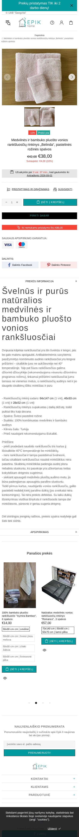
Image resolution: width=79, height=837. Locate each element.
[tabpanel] (20, 626)
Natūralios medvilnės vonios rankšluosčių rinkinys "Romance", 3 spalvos (57, 616)
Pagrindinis (39, 35)
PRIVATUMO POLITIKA (30, 828)
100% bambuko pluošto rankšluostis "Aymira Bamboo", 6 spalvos (19, 616)
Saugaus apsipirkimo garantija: (24, 238)
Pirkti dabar (39, 215)
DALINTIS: (8, 258)
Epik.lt (29, 23)
